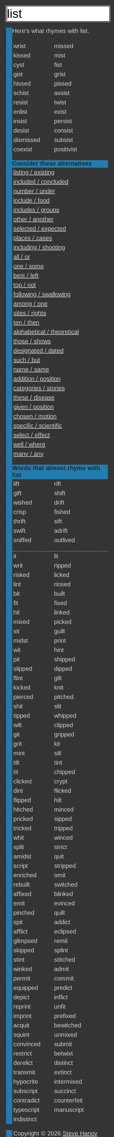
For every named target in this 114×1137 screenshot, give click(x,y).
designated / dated (38, 350)
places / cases (32, 238)
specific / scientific (37, 425)
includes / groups (36, 209)
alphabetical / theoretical (46, 331)
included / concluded (40, 181)
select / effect (31, 435)
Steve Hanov (80, 1133)
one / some (28, 266)
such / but (26, 360)
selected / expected (39, 228)
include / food (31, 200)
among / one (30, 303)
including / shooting (39, 247)
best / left (26, 275)
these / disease (33, 397)
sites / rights (29, 313)
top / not (24, 285)
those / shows (32, 341)
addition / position (36, 378)
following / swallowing (42, 294)
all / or (21, 256)
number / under (34, 191)
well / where (29, 444)
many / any (28, 453)
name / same (31, 369)
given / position (33, 407)
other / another (33, 219)
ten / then (26, 322)
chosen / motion (35, 416)
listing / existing (33, 172)
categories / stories (39, 388)
